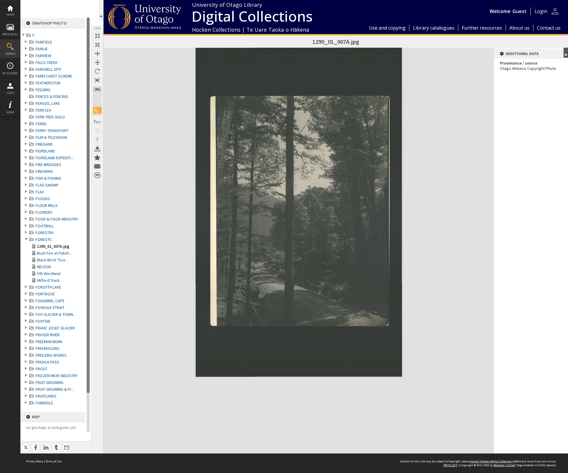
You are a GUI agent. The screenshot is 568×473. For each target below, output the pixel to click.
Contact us (549, 28)
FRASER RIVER (48, 334)
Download (97, 148)
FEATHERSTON (48, 83)
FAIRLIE (42, 49)
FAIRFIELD (44, 42)
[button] (97, 110)
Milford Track (48, 280)
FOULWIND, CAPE (50, 300)
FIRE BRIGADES (48, 164)
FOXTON (43, 321)
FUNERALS (44, 403)
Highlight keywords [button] (97, 139)
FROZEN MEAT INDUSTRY (57, 375)
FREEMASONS (47, 348)
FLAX (40, 191)
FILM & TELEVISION (51, 137)
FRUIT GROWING (49, 382)
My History (10, 73)
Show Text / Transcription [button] (97, 122)
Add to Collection (97, 157)
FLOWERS (44, 212)
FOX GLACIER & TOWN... (56, 314)
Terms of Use (54, 461)
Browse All (10, 34)
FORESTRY (45, 232)
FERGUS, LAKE (48, 103)
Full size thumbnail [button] (97, 35)
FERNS (41, 123)
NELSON (44, 266)
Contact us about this (97, 166)
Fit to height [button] (97, 62)
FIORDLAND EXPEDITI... (54, 157)
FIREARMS (44, 171)
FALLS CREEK (47, 62)
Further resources (482, 28)
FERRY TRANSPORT (52, 130)
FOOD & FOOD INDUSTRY (57, 219)
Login (10, 93)
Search (10, 54)
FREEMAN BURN (49, 341)
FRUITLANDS (46, 396)
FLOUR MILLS (47, 205)
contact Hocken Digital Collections (491, 461)
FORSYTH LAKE (48, 287)
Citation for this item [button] (97, 175)
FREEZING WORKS (51, 355)
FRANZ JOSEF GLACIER (55, 328)
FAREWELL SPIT (49, 69)
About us (519, 28)
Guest (519, 11)
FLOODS (43, 198)
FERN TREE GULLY (50, 117)
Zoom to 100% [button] (97, 80)
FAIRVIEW (43, 55)
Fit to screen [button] (97, 44)
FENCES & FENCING (52, 96)
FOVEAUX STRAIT (50, 307)
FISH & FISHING (48, 178)
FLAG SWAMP (47, 185)
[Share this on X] (25, 444)
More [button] (10, 112)
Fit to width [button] (97, 53)
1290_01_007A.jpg (53, 246)
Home (10, 15)
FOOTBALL (45, 226)
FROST (41, 368)
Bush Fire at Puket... (54, 253)
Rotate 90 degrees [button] (97, 71)
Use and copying (387, 28)
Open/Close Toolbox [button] (101, 11)
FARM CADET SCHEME (54, 76)
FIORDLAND (45, 151)
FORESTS (43, 239)
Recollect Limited (504, 465)
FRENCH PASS (47, 362)
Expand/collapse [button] (566, 53)
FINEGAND (44, 144)
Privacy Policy (34, 461)
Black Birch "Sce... (52, 260)
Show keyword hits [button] (97, 130)
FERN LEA (43, 110)
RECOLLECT (450, 465)
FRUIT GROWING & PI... (55, 389)
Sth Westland (48, 273)
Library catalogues (433, 28)
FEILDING (43, 89)
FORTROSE (45, 294)
